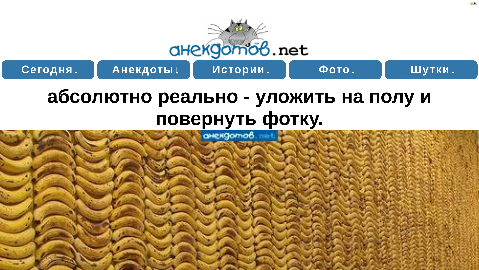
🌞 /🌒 (473, 3)
